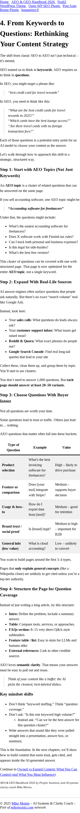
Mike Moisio (21, 803)
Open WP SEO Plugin (44, 6)
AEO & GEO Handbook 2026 (33, 2)
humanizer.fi (30, 10)
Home (5, 2)
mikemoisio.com (22, 807)
